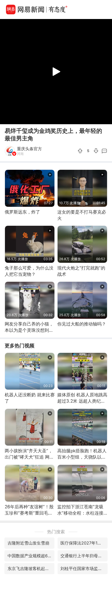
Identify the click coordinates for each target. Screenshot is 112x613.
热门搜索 (56, 531)
